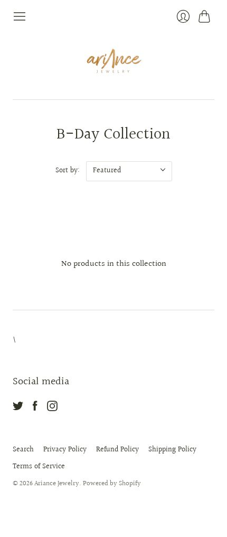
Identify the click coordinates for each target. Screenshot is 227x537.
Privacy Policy (65, 450)
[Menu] (19, 16)
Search (23, 450)
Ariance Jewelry (56, 483)
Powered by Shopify (112, 483)
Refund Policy (117, 450)
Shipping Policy (172, 450)
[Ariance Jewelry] (113, 61)
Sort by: (67, 171)
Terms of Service (39, 467)
